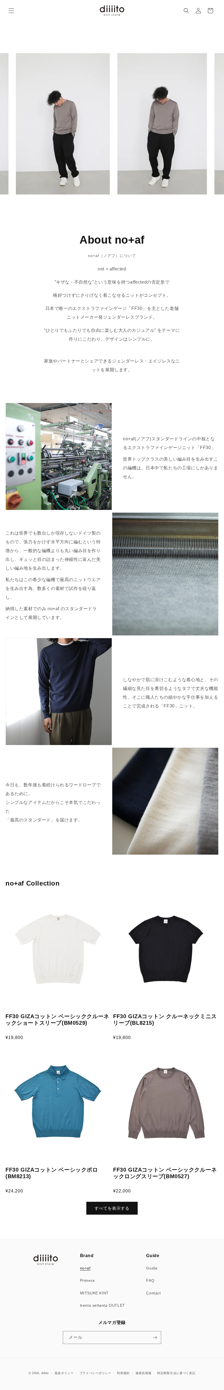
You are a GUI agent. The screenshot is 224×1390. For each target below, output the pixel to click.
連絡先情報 (143, 1373)
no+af (85, 1268)
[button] (11, 11)
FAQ (150, 1280)
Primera (87, 1280)
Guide (151, 1268)
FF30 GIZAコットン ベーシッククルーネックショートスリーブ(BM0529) (57, 1019)
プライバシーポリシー (95, 1373)
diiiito (45, 1373)
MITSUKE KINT (94, 1293)
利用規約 (123, 1373)
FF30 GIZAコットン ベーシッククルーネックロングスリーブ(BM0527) (165, 1173)
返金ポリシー (64, 1373)
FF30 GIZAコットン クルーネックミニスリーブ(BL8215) (165, 1019)
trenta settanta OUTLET (102, 1305)
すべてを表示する (112, 1208)
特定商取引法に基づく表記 (176, 1373)
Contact (153, 1293)
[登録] (155, 1337)
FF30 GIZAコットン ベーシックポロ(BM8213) (51, 1173)
